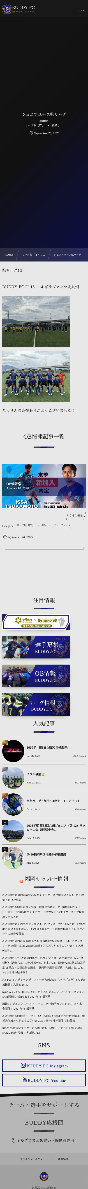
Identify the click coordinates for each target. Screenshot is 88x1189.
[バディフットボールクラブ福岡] (19, 9)
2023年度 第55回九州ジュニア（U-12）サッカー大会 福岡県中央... (56, 827)
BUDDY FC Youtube (47, 1081)
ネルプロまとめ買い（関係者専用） (47, 1141)
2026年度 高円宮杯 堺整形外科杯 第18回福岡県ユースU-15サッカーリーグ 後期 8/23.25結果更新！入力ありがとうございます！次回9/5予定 (43, 946)
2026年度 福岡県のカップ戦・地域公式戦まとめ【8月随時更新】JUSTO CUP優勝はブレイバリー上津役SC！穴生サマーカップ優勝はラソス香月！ (43, 912)
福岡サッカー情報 (46, 879)
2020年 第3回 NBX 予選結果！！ (50, 747)
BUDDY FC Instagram (47, 1066)
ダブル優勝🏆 (36, 774)
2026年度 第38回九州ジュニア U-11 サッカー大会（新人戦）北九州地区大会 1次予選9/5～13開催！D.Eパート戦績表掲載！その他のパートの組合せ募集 (43, 929)
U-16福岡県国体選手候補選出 (46, 854)
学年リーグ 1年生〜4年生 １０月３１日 (54, 801)
